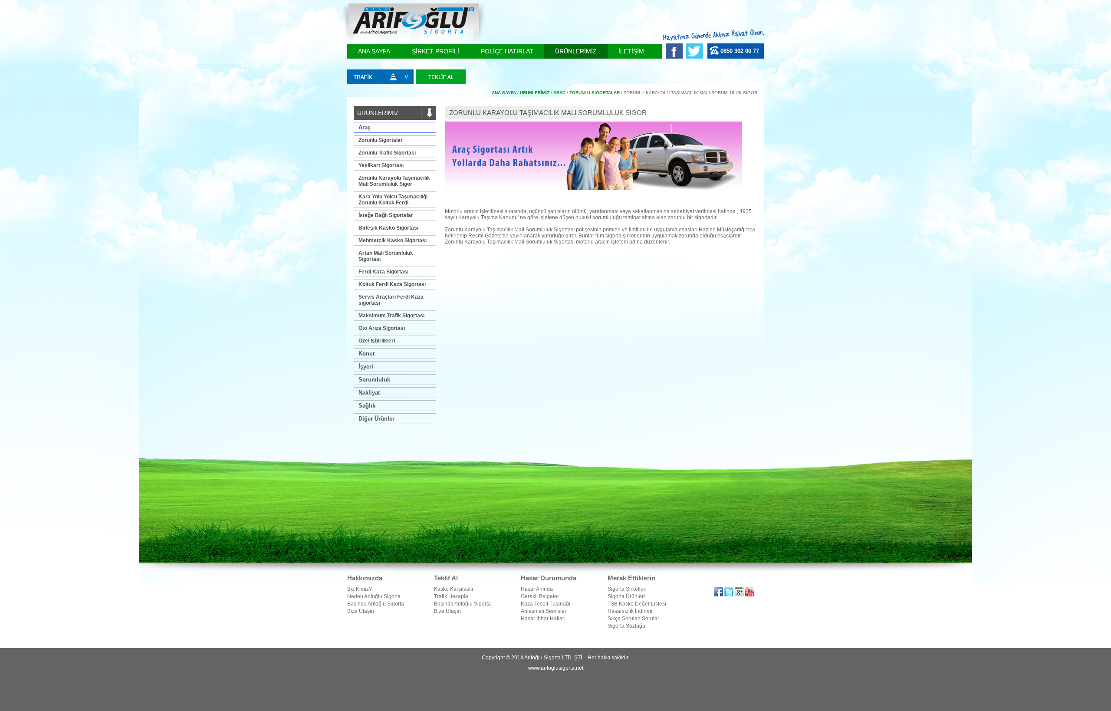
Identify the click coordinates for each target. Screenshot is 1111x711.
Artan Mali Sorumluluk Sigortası (385, 256)
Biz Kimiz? (359, 589)
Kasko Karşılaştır (453, 589)
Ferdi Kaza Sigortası (383, 272)
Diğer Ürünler (376, 418)
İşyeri (365, 366)
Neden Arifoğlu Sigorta (374, 596)
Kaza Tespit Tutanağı (545, 604)
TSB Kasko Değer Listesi (637, 604)
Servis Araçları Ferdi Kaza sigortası (391, 300)
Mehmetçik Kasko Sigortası (392, 240)
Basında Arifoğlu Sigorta (375, 604)
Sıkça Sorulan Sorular (633, 619)
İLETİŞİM (631, 51)
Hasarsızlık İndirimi (630, 611)
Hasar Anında (537, 589)
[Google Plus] (740, 595)
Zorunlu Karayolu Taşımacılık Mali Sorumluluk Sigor (394, 181)
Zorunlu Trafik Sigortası (387, 153)
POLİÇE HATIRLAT (507, 51)
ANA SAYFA (374, 51)
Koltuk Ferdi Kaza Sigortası (392, 284)
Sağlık (366, 405)
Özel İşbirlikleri (376, 341)
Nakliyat (369, 392)
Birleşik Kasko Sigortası (388, 228)
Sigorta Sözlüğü (626, 626)
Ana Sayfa (504, 92)
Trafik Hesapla (451, 596)
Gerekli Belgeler (540, 596)
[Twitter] (695, 57)
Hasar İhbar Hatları (543, 619)
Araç (364, 127)
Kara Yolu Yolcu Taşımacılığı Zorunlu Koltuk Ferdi (392, 200)
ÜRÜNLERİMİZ (576, 51)
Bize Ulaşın (360, 611)
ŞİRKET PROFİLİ (435, 51)
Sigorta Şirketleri (627, 589)
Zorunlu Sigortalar (380, 140)
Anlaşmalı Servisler (543, 611)
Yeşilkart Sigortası (381, 165)
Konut (366, 353)
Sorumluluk (374, 379)
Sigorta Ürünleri (626, 596)
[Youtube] (749, 595)
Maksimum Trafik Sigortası (391, 316)
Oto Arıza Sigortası (381, 328)
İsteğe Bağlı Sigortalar (385, 215)
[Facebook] (676, 57)
